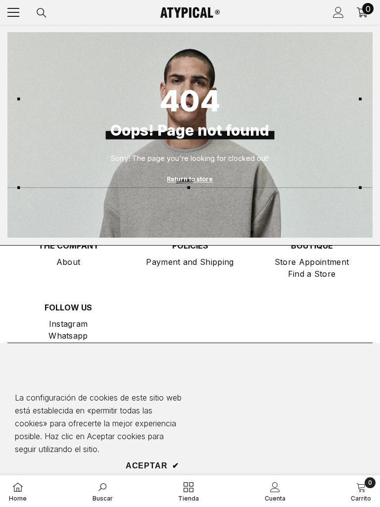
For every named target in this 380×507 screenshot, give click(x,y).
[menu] (13, 12)
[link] (103, 491)
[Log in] (338, 12)
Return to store (190, 178)
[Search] (42, 13)
